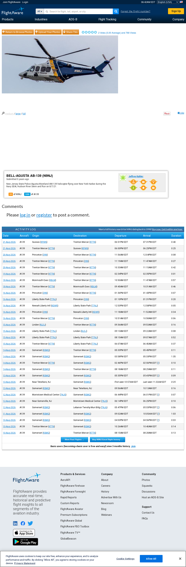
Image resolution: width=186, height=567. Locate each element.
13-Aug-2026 (9, 375)
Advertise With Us (111, 497)
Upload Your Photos (49, 32)
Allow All (151, 558)
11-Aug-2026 (9, 414)
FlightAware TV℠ (70, 532)
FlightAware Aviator (71, 509)
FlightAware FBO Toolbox (74, 526)
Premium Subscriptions (73, 514)
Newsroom (107, 503)
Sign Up (176, 11)
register (44, 214)
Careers (105, 485)
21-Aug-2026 (9, 242)
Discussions (148, 491)
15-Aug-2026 (9, 324)
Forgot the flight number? (135, 11)
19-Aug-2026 (9, 274)
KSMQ (46, 350)
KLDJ (42, 324)
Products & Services (72, 474)
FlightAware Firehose (72, 485)
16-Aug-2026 (9, 293)
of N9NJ (15, 194)
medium (9, 113)
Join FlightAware (11, 2)
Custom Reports (69, 503)
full (24, 113)
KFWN (44, 242)
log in (25, 214)
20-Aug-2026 (9, 255)
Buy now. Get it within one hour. (167, 229)
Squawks (147, 485)
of (32, 194)
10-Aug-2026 (9, 420)
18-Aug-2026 (9, 280)
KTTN (92, 242)
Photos (146, 479)
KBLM (52, 280)
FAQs (145, 518)
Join (133, 446)
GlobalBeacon (68, 538)
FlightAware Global (71, 520)
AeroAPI (65, 479)
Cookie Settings (125, 558)
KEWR (55, 305)
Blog (103, 509)
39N (45, 255)
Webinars (106, 514)
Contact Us (148, 512)
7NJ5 (63, 394)
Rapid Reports (68, 497)
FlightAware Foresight (73, 491)
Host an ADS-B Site (153, 497)
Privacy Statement (24, 563)
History (105, 491)
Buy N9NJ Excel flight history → (107, 439)
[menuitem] (7, 19)
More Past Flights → (74, 439)
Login (25, 2)
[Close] (180, 559)
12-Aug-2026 (9, 394)
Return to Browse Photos (19, 32)
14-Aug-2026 (9, 350)
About (104, 479)
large (18, 113)
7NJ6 (104, 407)
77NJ (53, 299)
